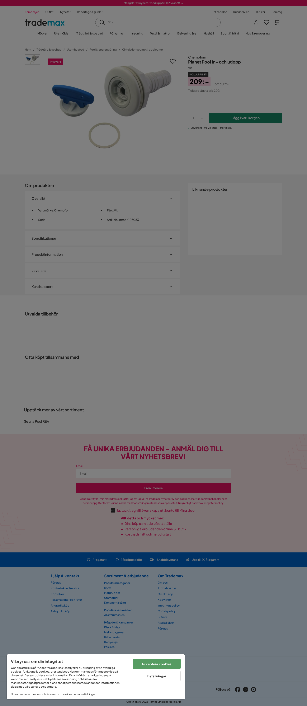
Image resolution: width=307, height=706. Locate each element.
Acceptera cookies (156, 664)
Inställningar (156, 676)
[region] (96, 676)
